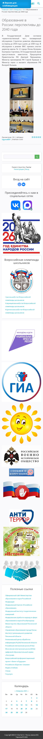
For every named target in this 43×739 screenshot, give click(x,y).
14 (26, 705)
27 (21, 712)
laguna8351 (6, 139)
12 (17, 705)
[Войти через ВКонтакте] (23, 184)
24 (6, 712)
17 (6, 709)
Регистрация (19, 169)
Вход (27, 169)
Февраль (17, 9)
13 (21, 705)
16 (37, 705)
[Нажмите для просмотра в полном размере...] (21, 76)
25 (11, 712)
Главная (5, 9)
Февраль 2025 (21, 691)
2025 (11, 9)
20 (21, 709)
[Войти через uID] (19, 184)
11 (11, 705)
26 (17, 712)
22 (31, 709)
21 (26, 709)
